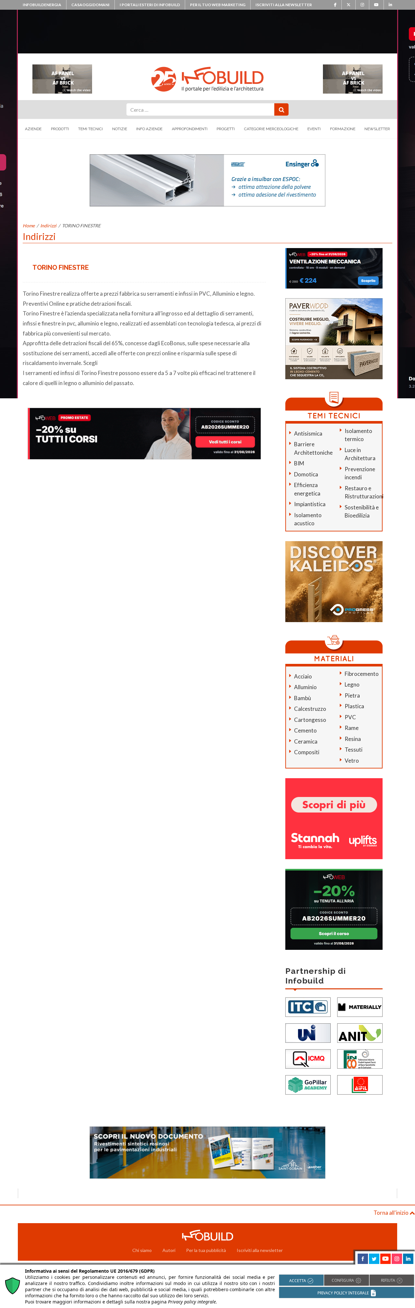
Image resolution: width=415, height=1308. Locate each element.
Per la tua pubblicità (206, 1250)
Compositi (306, 752)
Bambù (302, 698)
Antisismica (308, 433)
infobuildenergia (42, 4)
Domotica (306, 474)
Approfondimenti (190, 129)
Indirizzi (48, 225)
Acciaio (303, 676)
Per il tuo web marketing (217, 4)
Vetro (352, 760)
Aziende (33, 129)
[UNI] (308, 1032)
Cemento (305, 730)
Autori (168, 1250)
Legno (352, 684)
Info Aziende (149, 129)
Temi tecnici (90, 129)
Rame (352, 727)
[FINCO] (360, 1058)
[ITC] (308, 1006)
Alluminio (305, 687)
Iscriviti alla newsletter (283, 4)
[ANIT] (360, 1032)
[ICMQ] (308, 1058)
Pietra (352, 695)
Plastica (354, 706)
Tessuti (353, 749)
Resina (353, 738)
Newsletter (377, 129)
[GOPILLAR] (308, 1084)
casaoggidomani (90, 4)
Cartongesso (310, 719)
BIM (299, 463)
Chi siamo (142, 1250)
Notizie (119, 129)
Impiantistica (310, 504)
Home (29, 225)
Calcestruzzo (310, 708)
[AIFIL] (360, 1084)
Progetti (226, 129)
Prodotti (60, 129)
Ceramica (305, 741)
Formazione (342, 129)
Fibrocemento (362, 673)
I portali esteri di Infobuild (150, 4)
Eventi (314, 129)
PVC (350, 717)
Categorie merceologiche (271, 129)
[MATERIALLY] (360, 1006)
